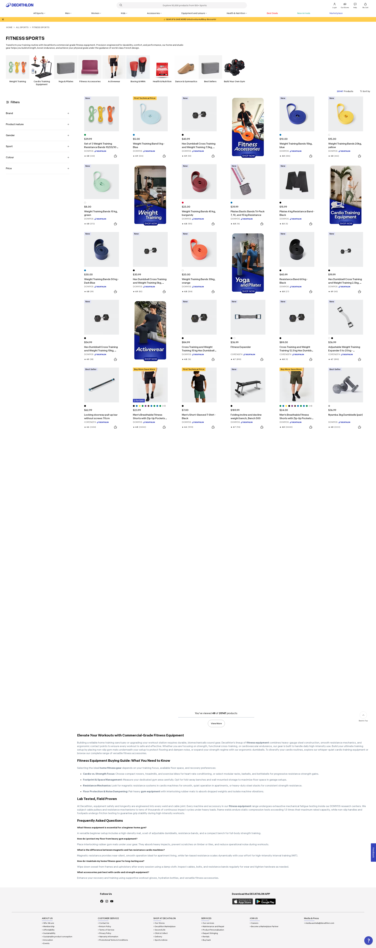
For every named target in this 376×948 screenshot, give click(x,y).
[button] (368, 940)
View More (216, 723)
